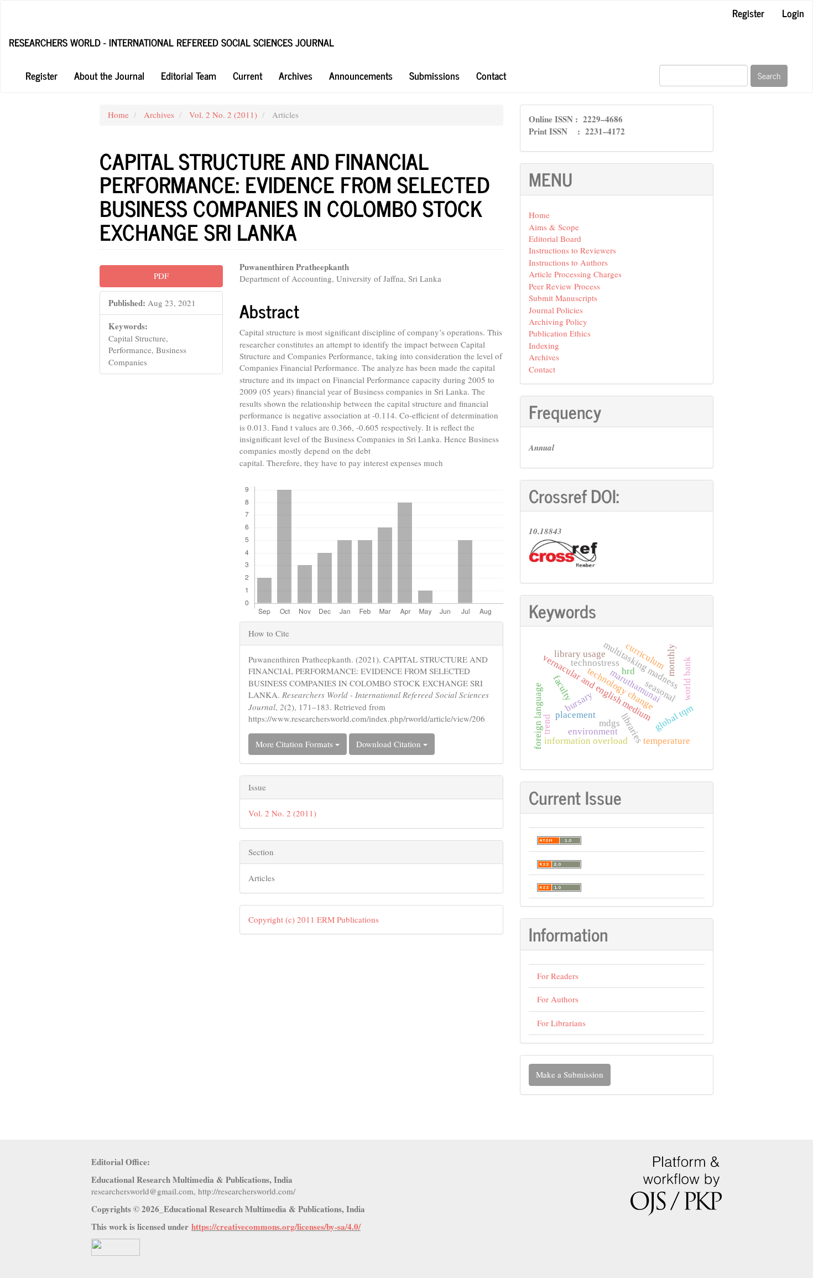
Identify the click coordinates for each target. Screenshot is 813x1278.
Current (247, 75)
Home (118, 114)
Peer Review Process (564, 286)
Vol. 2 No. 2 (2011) (223, 114)
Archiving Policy (558, 321)
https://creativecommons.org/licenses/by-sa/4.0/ (276, 1226)
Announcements (361, 75)
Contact (491, 75)
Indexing (544, 345)
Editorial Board (555, 238)
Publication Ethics (560, 333)
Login (793, 12)
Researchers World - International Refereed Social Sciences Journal (171, 42)
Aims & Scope (554, 226)
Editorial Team (188, 75)
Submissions (434, 75)
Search (769, 75)
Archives (295, 75)
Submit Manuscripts (563, 297)
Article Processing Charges (575, 274)
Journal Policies (556, 309)
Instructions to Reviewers (572, 250)
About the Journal (109, 75)
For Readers (558, 975)
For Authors (558, 999)
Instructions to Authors (568, 262)
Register (748, 12)
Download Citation (389, 743)
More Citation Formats (295, 743)
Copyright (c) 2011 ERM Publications (313, 919)
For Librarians (561, 1022)
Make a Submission (569, 1074)
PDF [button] (161, 275)
